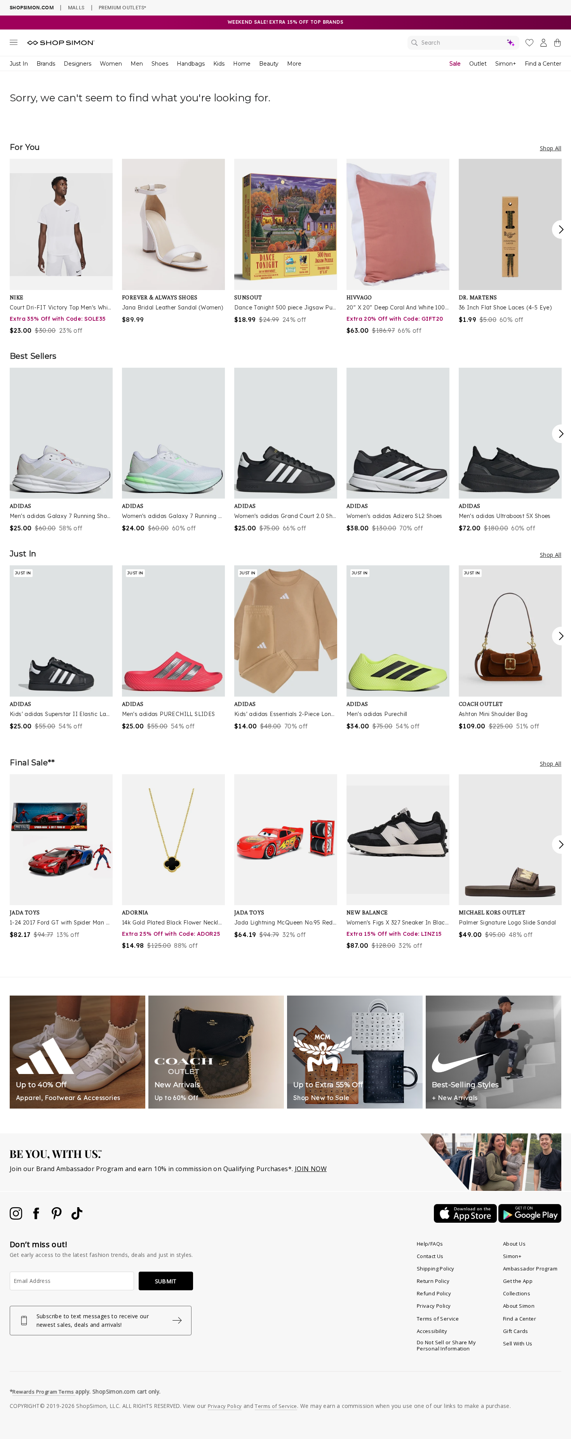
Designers (77, 63)
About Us (514, 1243)
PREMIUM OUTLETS (122, 7)
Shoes (159, 63)
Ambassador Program (530, 1268)
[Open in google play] (529, 1220)
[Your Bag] (557, 44)
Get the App (518, 1280)
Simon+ (505, 63)
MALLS (76, 7)
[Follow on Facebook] (37, 1217)
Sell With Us (518, 1343)
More (294, 63)
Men (137, 63)
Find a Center (543, 63)
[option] (61, 247)
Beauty (269, 63)
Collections (516, 1293)
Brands (46, 63)
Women (111, 63)
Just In (19, 63)
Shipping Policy (435, 1268)
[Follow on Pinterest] (57, 1217)
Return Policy (433, 1280)
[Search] (463, 43)
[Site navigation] (13, 43)
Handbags (191, 63)
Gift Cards (515, 1331)
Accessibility (432, 1331)
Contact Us (430, 1256)
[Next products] (561, 229)
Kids (219, 63)
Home (242, 63)
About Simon (518, 1305)
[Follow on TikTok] (77, 1217)
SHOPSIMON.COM (32, 7)
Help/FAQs (430, 1243)
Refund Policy (434, 1293)
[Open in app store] (466, 1220)
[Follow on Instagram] (17, 1217)
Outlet (478, 63)
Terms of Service (438, 1318)
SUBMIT (166, 1281)
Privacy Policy (434, 1305)
